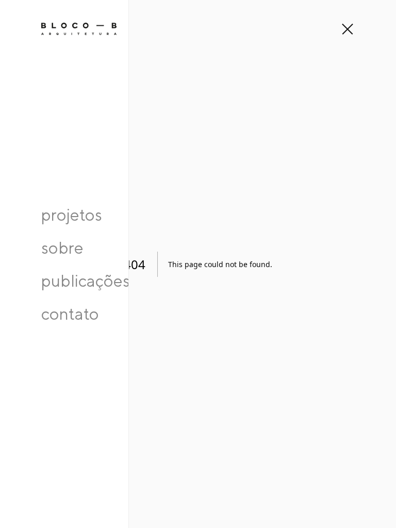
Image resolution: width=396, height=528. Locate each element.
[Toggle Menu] (346, 29)
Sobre (62, 247)
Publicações (85, 280)
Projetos (71, 214)
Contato (70, 313)
